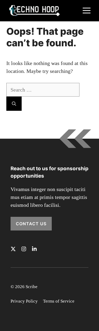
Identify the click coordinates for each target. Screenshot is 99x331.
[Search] (14, 104)
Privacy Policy (24, 301)
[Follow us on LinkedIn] (34, 249)
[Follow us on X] (13, 249)
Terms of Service (58, 301)
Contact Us (31, 223)
